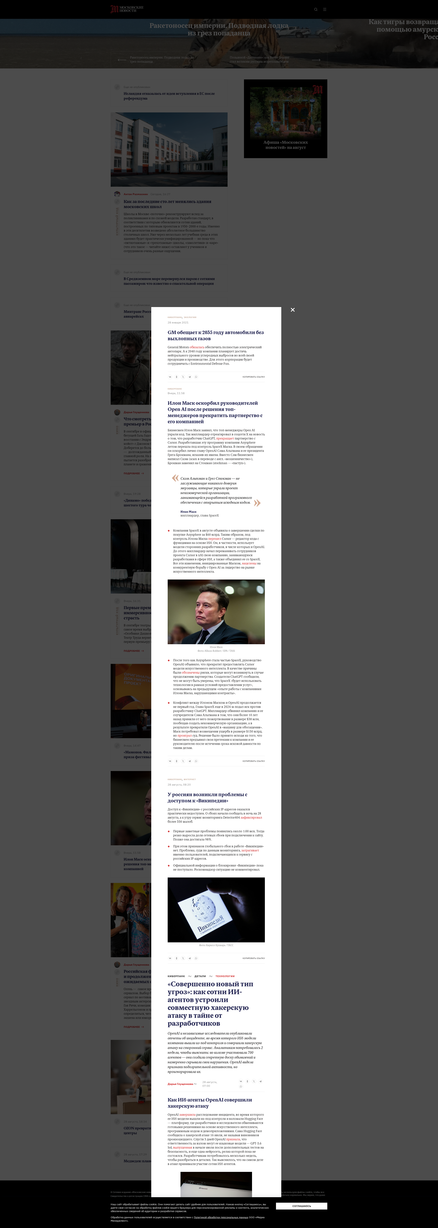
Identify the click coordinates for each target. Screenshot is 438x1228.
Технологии (225, 976)
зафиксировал (251, 817)
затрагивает (250, 850)
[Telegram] (189, 376)
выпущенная (182, 1147)
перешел (215, 539)
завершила (187, 1115)
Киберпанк (175, 317)
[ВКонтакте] (170, 376)
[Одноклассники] (176, 376)
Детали (200, 976)
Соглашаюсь (301, 1206)
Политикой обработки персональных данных (221, 1217)
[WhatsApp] (196, 376)
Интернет (190, 779)
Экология (190, 317)
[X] (183, 376)
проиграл (185, 735)
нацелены (249, 563)
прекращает (225, 438)
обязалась (197, 347)
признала (233, 1139)
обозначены (191, 673)
